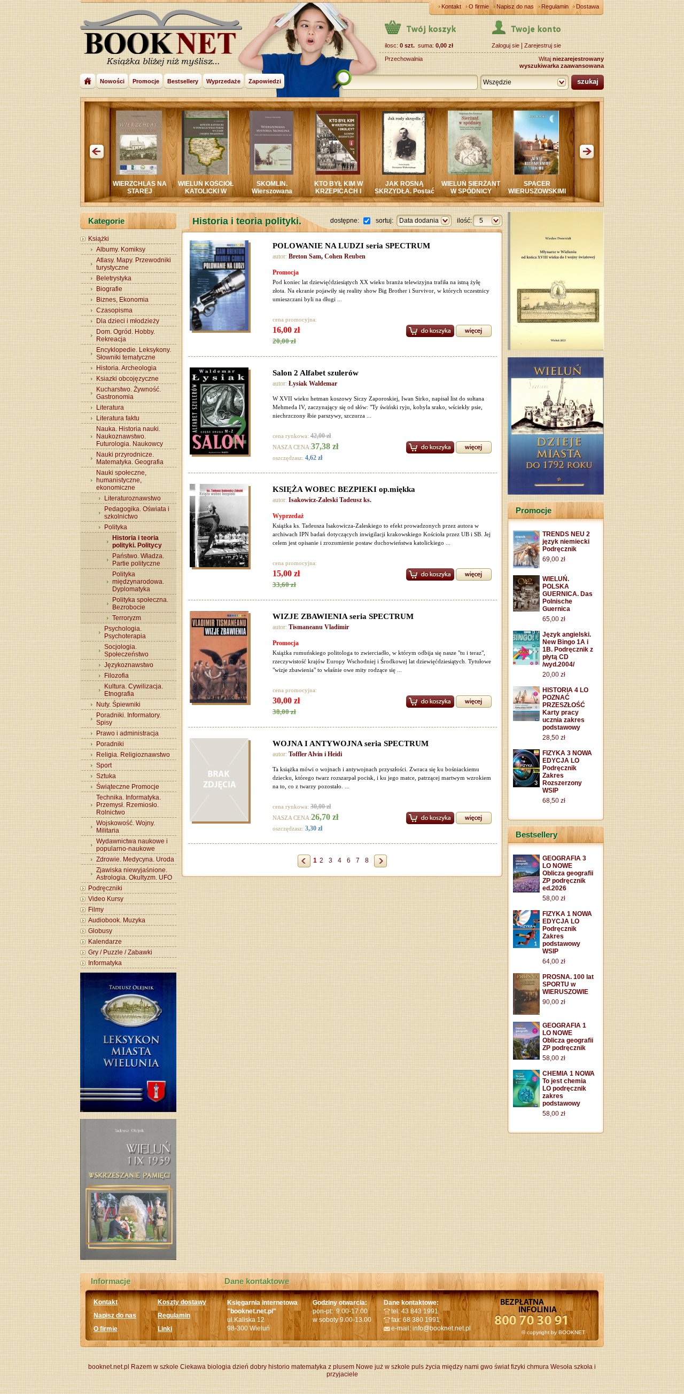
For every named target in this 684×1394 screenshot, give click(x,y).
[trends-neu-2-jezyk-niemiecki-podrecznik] (526, 566)
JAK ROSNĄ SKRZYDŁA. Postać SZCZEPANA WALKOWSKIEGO (353, 195)
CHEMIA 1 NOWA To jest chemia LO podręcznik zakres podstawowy (568, 1088)
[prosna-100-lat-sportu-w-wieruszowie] (526, 1012)
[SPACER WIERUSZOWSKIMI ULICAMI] (485, 172)
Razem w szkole (154, 1366)
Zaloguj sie (505, 45)
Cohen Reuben (345, 256)
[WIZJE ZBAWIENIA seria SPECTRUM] (222, 658)
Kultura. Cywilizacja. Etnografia (133, 690)
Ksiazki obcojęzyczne (127, 378)
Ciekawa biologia (205, 1366)
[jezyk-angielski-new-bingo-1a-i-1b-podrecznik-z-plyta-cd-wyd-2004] (526, 663)
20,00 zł (553, 674)
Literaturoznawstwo (132, 498)
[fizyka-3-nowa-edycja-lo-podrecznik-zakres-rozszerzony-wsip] (526, 785)
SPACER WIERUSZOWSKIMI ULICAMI (486, 191)
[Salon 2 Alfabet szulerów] (222, 412)
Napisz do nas (515, 6)
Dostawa (587, 6)
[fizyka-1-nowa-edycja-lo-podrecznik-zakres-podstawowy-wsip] (526, 946)
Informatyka (105, 963)
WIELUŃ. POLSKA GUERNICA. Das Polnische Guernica (567, 594)
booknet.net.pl (108, 1366)
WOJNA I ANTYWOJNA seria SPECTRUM (351, 743)
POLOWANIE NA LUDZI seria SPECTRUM (351, 245)
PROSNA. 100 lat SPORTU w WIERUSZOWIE (568, 984)
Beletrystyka (113, 278)
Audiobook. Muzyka (116, 920)
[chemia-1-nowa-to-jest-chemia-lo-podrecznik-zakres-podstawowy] (526, 1105)
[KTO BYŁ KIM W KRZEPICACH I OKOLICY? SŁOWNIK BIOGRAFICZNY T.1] (286, 172)
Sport (104, 765)
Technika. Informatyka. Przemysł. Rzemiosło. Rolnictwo (128, 805)
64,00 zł (553, 961)
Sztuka (106, 776)
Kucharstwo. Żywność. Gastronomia (128, 393)
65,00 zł (553, 619)
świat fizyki (509, 1366)
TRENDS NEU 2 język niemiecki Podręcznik (566, 541)
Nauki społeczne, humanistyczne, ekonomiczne (121, 480)
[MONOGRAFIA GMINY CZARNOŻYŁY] (551, 172)
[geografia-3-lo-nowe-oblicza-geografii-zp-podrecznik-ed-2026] (526, 890)
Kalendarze (105, 941)
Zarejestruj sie (542, 45)
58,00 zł (553, 898)
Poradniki (110, 744)
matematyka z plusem (322, 1366)
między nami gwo (467, 1366)
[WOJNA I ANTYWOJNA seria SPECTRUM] (474, 817)
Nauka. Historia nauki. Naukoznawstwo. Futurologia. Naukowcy (129, 436)
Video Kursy (105, 899)
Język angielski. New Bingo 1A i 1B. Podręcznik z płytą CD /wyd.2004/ (567, 649)
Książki (98, 238)
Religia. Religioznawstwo (133, 754)
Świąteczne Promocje (127, 786)
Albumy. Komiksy (120, 249)
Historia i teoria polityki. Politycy (137, 541)
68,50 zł (553, 800)
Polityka (115, 527)
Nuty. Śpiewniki (118, 704)
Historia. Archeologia (126, 368)
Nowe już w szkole (383, 1366)
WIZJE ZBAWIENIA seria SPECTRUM (343, 616)
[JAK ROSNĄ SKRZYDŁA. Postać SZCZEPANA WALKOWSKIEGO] (353, 172)
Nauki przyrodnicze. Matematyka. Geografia (130, 458)
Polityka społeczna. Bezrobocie (140, 603)
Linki (165, 1329)
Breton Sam (305, 256)
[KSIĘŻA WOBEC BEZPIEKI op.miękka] (222, 527)
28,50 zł (553, 737)
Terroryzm (126, 618)
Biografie (109, 289)
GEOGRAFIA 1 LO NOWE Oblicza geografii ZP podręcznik (567, 1037)
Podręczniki (105, 888)
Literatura (110, 407)
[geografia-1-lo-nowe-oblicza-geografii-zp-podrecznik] (526, 1057)
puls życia (425, 1366)
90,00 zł (553, 1002)
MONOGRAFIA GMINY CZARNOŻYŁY (552, 191)
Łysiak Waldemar (313, 383)
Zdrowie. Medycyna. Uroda (135, 859)
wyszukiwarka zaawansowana (561, 65)
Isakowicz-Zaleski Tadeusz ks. (330, 500)
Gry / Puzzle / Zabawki (120, 952)
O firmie (479, 6)
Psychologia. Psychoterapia (125, 632)
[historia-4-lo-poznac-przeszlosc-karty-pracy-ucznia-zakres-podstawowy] (526, 719)
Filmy (96, 909)
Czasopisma (114, 310)
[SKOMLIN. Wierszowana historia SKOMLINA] (220, 172)
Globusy (100, 931)
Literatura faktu (117, 418)
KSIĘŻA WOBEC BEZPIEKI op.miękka (344, 489)
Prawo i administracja (127, 733)
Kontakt (451, 6)
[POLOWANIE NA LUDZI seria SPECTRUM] (222, 287)
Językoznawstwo (128, 665)
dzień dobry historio (261, 1366)
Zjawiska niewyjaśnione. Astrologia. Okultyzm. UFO (134, 873)
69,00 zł (553, 559)
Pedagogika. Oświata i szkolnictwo (136, 512)
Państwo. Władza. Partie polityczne (138, 559)
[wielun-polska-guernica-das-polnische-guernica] (526, 609)
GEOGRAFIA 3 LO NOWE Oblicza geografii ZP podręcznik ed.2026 (567, 873)
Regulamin (555, 6)
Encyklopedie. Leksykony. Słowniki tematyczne (133, 353)
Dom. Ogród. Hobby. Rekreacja (125, 335)
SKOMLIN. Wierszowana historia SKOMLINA (220, 191)
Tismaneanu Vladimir (319, 627)
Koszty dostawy (182, 1302)
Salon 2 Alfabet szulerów (316, 373)
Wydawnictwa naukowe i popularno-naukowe (132, 844)
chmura (538, 1366)
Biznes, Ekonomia (122, 299)
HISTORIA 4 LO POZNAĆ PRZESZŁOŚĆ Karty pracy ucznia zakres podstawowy (565, 708)
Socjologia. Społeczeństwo (126, 650)
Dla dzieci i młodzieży (127, 321)
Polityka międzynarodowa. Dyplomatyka (138, 581)
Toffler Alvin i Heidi (315, 754)
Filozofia (116, 675)
